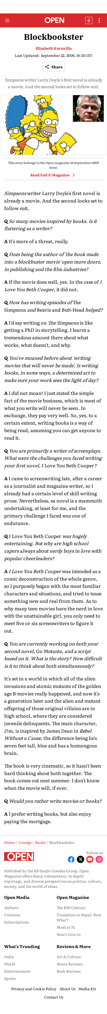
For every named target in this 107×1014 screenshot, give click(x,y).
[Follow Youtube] (89, 859)
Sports (10, 978)
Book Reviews (69, 971)
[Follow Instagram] (99, 859)
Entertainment (17, 971)
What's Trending (22, 946)
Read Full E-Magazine (50, 174)
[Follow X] (80, 859)
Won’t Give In (69, 934)
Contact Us (53, 997)
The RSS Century (71, 907)
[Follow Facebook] (71, 859)
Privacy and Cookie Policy (33, 988)
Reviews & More (74, 946)
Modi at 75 (66, 927)
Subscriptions (16, 922)
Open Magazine (73, 897)
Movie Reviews (70, 963)
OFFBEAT (88, 20)
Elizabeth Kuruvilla (54, 48)
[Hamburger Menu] (7, 20)
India (9, 956)
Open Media (16, 897)
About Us (67, 988)
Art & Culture (69, 956)
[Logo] (53, 20)
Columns (12, 914)
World (9, 963)
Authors (11, 907)
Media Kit (87, 988)
